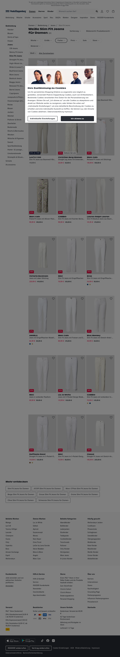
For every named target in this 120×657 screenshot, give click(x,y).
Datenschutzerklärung (55, 112)
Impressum (68, 112)
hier (82, 109)
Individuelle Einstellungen (42, 119)
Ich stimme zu (77, 119)
